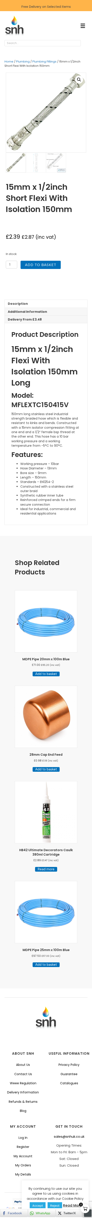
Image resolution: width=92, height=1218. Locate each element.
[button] (85, 43)
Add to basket (40, 265)
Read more (46, 869)
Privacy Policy (69, 1064)
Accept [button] (37, 1206)
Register (23, 1147)
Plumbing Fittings (44, 61)
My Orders (23, 1165)
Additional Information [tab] (27, 311)
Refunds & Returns (23, 1101)
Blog (23, 1111)
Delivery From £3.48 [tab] (25, 319)
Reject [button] (54, 1206)
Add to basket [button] (46, 674)
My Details (23, 1174)
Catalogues (69, 1083)
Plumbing (23, 61)
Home (8, 61)
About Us (23, 1064)
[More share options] (88, 1213)
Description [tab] (18, 303)
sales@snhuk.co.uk (69, 1136)
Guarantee (69, 1074)
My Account (23, 1156)
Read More (72, 1205)
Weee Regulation (23, 1083)
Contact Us (23, 1074)
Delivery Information (23, 1092)
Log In (23, 1137)
